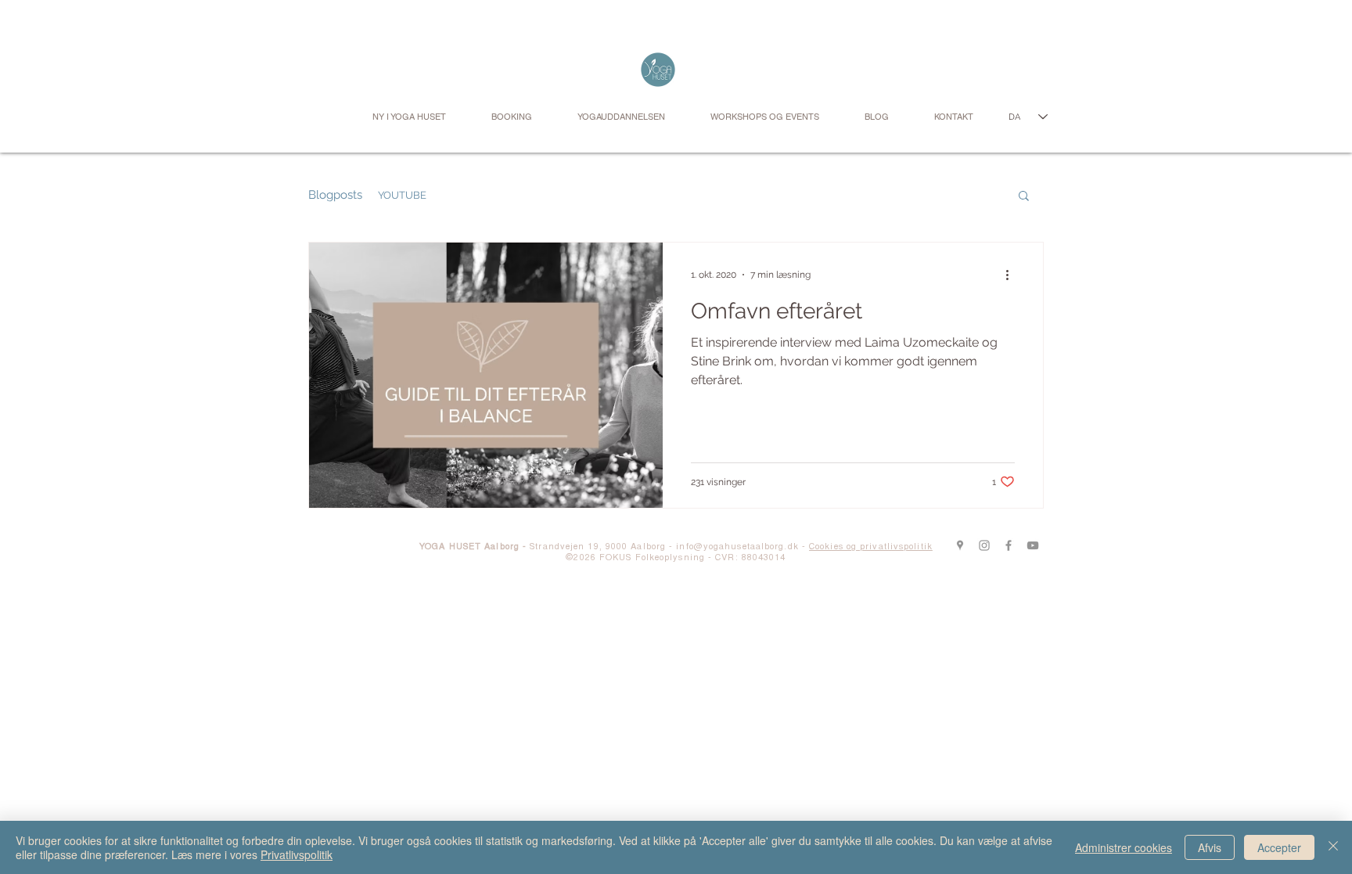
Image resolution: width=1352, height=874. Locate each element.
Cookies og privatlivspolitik (871, 547)
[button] (1023, 197)
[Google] (960, 545)
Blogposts (335, 195)
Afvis (1209, 847)
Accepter (1279, 847)
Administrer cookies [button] (1123, 847)
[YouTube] (1033, 545)
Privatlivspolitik (297, 854)
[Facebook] (1008, 545)
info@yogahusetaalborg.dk (737, 547)
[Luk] (1333, 847)
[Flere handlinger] (1012, 274)
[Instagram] (984, 545)
